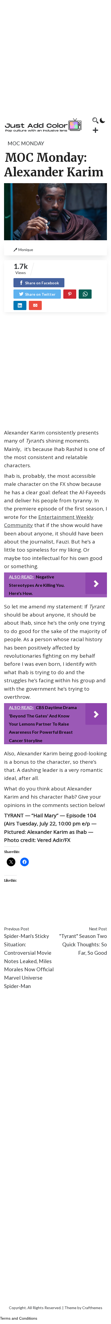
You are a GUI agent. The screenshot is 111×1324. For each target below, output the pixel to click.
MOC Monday (26, 143)
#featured (57, 904)
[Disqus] (55, 1074)
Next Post (98, 929)
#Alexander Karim (24, 904)
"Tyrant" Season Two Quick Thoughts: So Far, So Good (83, 944)
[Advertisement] (55, 55)
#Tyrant (77, 913)
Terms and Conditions (18, 1318)
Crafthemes (92, 1307)
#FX (74, 904)
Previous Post (16, 929)
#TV (62, 913)
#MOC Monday (38, 913)
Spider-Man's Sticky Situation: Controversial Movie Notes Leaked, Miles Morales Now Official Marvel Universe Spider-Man (29, 961)
